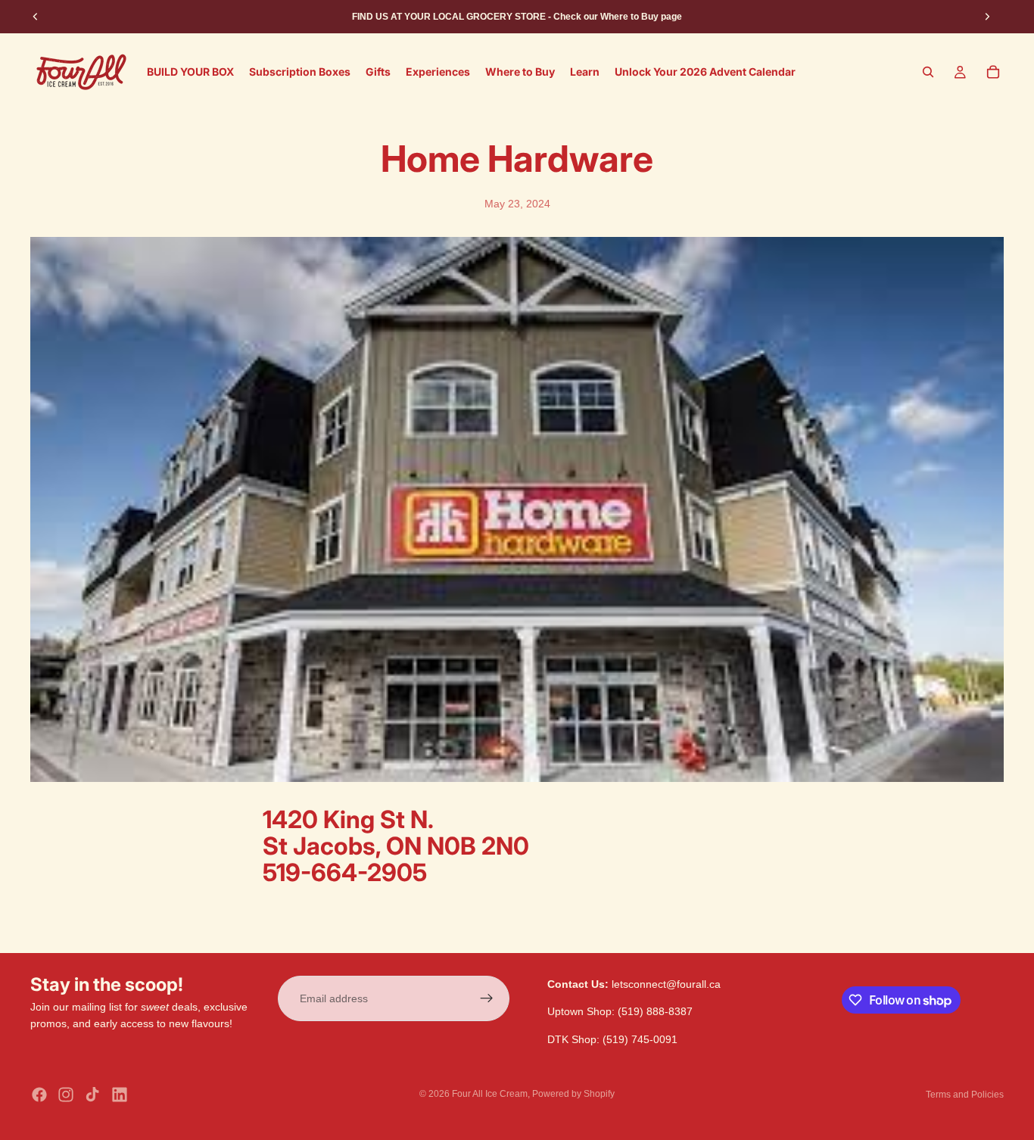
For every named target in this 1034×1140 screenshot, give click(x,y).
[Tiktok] (92, 1094)
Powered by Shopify (573, 1094)
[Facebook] (39, 1094)
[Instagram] (66, 1094)
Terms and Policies (965, 1094)
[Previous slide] (35, 16)
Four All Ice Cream (490, 1094)
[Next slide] (987, 16)
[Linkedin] (120, 1094)
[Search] (928, 72)
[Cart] (993, 72)
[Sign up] (487, 998)
